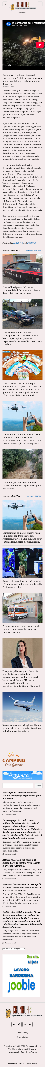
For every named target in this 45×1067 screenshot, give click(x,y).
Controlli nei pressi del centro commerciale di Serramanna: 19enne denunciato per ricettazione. (21, 290)
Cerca (38, 785)
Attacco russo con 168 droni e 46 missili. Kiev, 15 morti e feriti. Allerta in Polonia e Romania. (21, 862)
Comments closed (10, 814)
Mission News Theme (15, 1064)
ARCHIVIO (18, 242)
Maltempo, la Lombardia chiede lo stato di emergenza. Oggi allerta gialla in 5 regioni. (21, 485)
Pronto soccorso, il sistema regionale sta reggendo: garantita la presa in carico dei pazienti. (21, 628)
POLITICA (31, 242)
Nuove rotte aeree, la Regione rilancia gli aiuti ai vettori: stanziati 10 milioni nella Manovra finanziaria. (22, 728)
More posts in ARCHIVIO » (34, 250)
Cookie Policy (22, 1032)
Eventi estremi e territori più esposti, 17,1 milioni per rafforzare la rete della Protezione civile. (22, 583)
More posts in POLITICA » (34, 496)
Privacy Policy (22, 1037)
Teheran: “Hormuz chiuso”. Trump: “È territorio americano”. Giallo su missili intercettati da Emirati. (21, 887)
